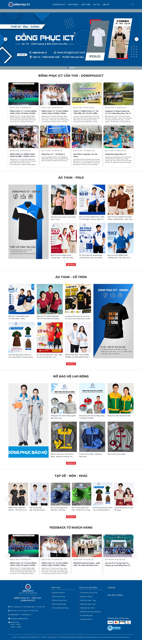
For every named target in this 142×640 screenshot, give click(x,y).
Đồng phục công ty (86, 596)
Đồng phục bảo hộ (86, 619)
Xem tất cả (71, 264)
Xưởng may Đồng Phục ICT (116, 154)
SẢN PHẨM (72, 4)
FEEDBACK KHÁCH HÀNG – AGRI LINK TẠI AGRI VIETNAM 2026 (86, 564)
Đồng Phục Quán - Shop (88, 600)
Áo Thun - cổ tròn (71, 277)
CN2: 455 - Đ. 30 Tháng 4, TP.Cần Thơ (24, 611)
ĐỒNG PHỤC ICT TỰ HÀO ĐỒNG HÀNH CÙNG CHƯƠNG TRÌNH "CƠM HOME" (55, 112)
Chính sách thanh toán (59, 600)
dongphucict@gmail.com (19, 618)
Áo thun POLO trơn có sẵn (88, 593)
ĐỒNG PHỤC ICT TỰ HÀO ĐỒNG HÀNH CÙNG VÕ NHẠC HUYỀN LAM (23, 112)
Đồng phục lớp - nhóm (87, 608)
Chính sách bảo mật (58, 596)
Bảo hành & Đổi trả (58, 593)
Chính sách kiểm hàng (59, 604)
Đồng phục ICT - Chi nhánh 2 (53, 154)
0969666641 (15, 615)
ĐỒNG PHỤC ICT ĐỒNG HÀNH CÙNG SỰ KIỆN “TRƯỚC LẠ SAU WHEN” (23, 155)
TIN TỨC (96, 4)
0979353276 (26, 615)
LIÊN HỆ (106, 4)
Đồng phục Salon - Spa (87, 604)
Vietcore (127, 637)
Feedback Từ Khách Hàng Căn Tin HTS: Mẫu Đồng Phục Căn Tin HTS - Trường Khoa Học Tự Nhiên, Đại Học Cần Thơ (118, 112)
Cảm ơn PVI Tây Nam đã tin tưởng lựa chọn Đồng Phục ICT (118, 564)
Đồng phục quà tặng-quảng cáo (90, 612)
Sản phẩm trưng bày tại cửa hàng (85, 155)
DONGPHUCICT (59, 4)
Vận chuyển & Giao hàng (60, 608)
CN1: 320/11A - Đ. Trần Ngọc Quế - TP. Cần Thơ (27, 607)
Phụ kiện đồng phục (86, 615)
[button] (68, 67)
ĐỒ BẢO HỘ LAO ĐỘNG (71, 376)
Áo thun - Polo (71, 177)
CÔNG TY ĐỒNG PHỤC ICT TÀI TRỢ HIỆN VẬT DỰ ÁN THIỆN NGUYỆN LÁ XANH (86, 112)
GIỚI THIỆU (86, 4)
